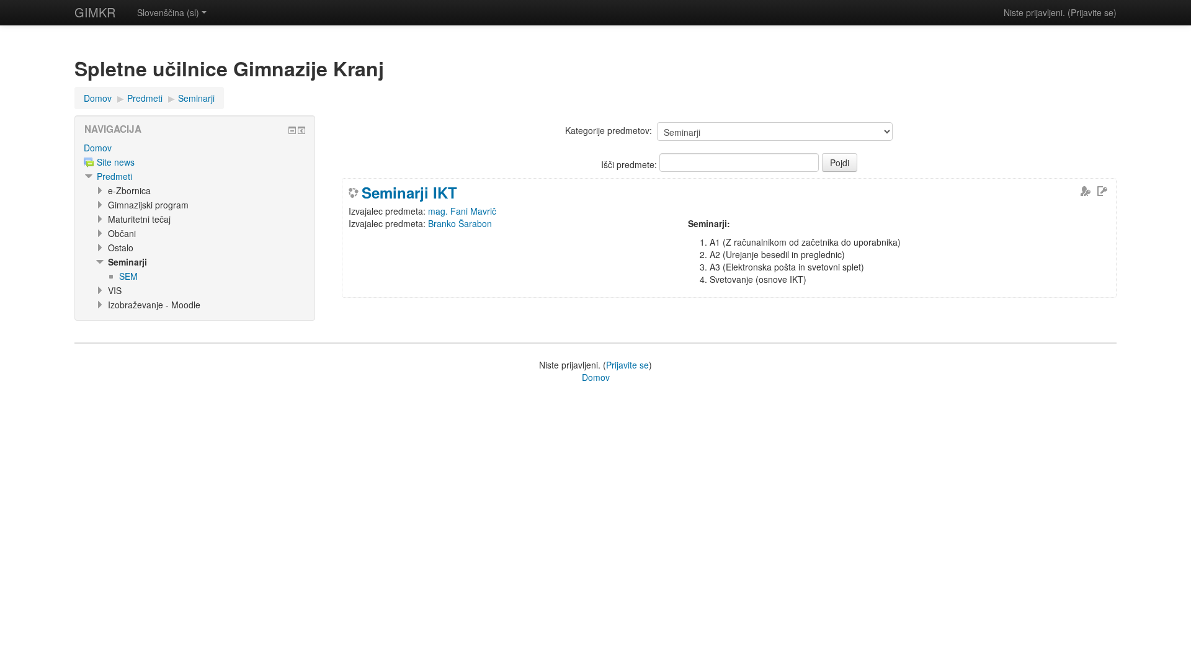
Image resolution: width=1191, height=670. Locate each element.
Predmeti (114, 176)
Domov (98, 147)
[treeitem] (195, 147)
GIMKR (94, 12)
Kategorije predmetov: (608, 130)
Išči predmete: (630, 164)
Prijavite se (1092, 12)
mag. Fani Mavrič (462, 211)
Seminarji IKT (409, 192)
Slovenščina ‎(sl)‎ (168, 12)
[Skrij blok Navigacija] (292, 130)
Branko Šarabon (460, 223)
